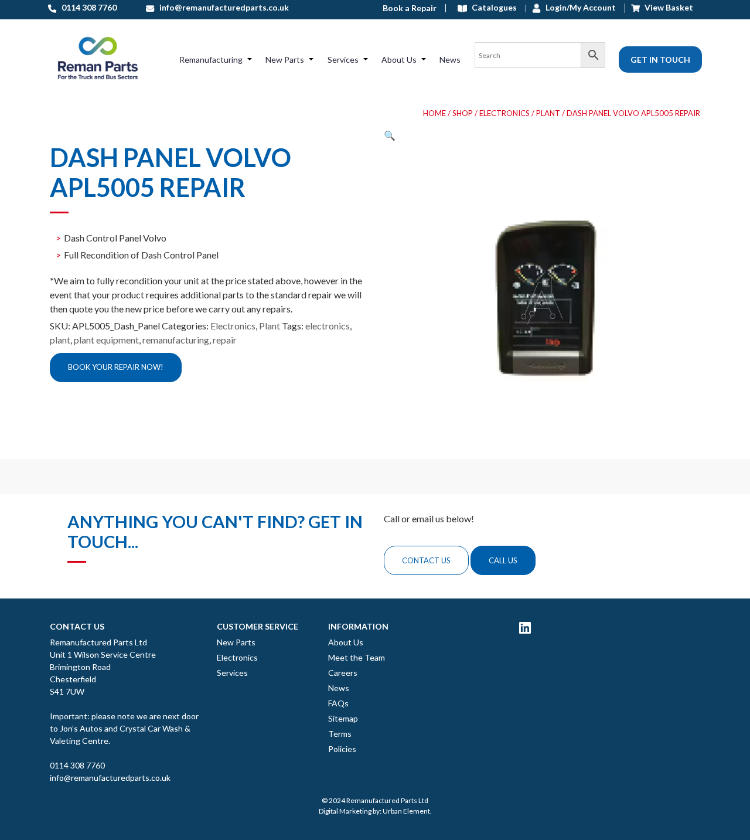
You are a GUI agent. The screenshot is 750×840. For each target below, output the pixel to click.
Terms (340, 734)
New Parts (284, 59)
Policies (342, 749)
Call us (503, 560)
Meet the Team (356, 657)
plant (60, 339)
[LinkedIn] (525, 627)
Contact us (426, 560)
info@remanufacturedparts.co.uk (110, 778)
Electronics (504, 113)
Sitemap (343, 718)
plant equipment (106, 339)
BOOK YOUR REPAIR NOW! (115, 367)
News (450, 59)
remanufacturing (175, 339)
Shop (462, 113)
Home (434, 113)
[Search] (540, 59)
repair (225, 339)
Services (343, 59)
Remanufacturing (211, 59)
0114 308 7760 (77, 765)
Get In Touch (660, 59)
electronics (327, 325)
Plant (548, 113)
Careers (342, 673)
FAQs (338, 703)
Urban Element (406, 811)
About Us (399, 59)
